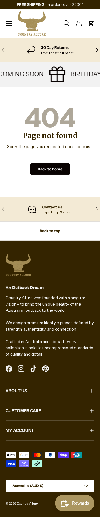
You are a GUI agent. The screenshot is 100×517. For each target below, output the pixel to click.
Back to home (50, 169)
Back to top (50, 231)
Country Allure (27, 503)
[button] (91, 23)
